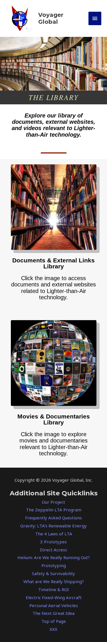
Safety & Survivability (53, 573)
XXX (53, 629)
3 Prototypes (53, 542)
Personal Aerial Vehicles (53, 605)
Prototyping (53, 565)
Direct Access (53, 550)
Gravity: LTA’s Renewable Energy (53, 526)
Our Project (53, 502)
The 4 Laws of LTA (53, 534)
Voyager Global (50, 18)
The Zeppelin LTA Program (53, 510)
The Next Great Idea (53, 613)
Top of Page (53, 621)
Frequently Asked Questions (53, 518)
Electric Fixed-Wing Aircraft (54, 597)
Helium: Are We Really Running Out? (53, 557)
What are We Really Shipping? (53, 581)
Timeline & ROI (53, 589)
